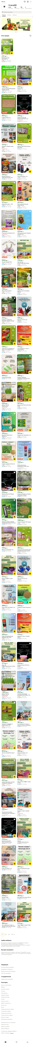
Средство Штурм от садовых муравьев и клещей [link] (24, 494)
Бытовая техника (5, 989)
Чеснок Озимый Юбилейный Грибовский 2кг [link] (8, 89)
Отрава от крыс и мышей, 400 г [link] (23, 811)
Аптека (3, 999)
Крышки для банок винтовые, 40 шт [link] (24, 405)
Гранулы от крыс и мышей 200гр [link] (23, 637)
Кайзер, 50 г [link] (20, 88)
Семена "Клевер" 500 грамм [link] (24, 522)
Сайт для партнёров (6, 973)
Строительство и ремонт (7, 1015)
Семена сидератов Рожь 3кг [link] (8, 463)
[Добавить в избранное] (11, 40)
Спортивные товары (6, 1011)
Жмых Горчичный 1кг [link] (7, 290)
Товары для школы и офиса (7, 1009)
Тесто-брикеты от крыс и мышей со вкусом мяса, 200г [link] (8, 926)
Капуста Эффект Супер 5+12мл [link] (7, 579)
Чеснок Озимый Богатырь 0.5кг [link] (23, 869)
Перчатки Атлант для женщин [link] (22, 320)
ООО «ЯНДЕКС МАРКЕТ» (11, 1031)
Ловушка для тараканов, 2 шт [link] (24, 435)
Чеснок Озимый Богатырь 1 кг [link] (8, 753)
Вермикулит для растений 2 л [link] (5, 58)
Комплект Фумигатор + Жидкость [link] (7, 435)
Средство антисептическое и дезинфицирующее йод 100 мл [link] (24, 550)
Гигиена (3, 991)
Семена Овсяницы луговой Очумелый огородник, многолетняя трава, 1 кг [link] (8, 782)
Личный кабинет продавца (7, 967)
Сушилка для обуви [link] (6, 377)
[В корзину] (11, 53)
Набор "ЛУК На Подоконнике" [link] (5, 405)
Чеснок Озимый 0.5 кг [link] (7, 262)
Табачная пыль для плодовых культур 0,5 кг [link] (24, 233)
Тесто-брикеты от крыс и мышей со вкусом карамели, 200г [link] (24, 724)
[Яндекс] (12, 1033)
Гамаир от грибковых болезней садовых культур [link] (8, 320)
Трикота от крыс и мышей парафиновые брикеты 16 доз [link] (9, 522)
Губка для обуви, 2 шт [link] (22, 176)
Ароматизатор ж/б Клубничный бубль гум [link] (22, 118)
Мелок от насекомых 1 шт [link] (8, 549)
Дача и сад (3, 1005)
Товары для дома (5, 997)
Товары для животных (6, 1013)
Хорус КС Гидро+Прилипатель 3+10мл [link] (8, 665)
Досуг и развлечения (6, 985)
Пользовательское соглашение (8, 1022)
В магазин (5, 1042)
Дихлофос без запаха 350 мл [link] (24, 897)
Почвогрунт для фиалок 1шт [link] (8, 233)
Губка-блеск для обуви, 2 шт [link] (8, 607)
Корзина (27, 1042)
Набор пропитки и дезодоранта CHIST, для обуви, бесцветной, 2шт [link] (23, 466)
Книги (2, 1007)
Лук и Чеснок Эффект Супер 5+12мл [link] (24, 782)
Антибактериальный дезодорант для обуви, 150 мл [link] (23, 694)
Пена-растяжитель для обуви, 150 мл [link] (22, 205)
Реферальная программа (7, 979)
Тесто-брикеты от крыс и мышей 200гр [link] (23, 349)
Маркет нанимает (5, 1026)
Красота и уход (4, 1001)
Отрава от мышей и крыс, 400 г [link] (8, 147)
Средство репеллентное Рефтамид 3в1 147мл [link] (7, 637)
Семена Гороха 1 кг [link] (6, 117)
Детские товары (5, 1017)
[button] (25, 2)
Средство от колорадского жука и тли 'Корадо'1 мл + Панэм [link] (8, 349)
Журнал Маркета (5, 1028)
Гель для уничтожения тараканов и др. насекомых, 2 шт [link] (9, 813)
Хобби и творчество (6, 1003)
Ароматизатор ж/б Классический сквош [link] (7, 841)
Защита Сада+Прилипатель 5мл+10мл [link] (23, 147)
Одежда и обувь (5, 995)
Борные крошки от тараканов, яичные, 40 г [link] (7, 177)
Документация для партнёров (8, 971)
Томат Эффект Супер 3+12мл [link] (24, 925)
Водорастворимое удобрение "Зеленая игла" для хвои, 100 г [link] (23, 378)
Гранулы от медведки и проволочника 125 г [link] (7, 724)
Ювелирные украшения (6, 1019)
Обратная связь (5, 1024)
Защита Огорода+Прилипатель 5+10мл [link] (22, 841)
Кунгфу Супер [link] (5, 897)
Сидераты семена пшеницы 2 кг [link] (24, 608)
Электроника (4, 993)
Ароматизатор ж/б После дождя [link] (23, 665)
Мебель (3, 987)
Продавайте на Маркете (7, 969)
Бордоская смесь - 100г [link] (7, 204)
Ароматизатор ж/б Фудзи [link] (8, 494)
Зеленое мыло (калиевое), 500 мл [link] (23, 291)
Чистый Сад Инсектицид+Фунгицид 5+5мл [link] (23, 262)
